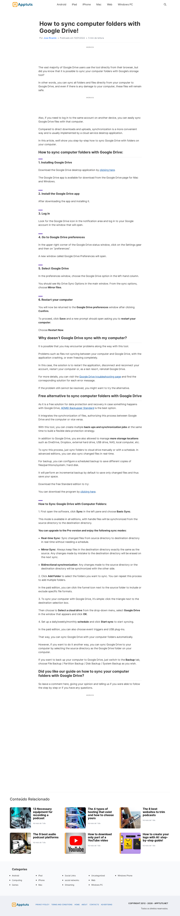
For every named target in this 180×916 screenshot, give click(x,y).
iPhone (87, 4)
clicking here (107, 170)
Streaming (69, 885)
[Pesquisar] (165, 4)
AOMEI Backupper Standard (77, 408)
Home (77, 905)
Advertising (106, 905)
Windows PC (125, 4)
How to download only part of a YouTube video (100, 837)
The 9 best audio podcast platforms (45, 836)
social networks (72, 880)
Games (15, 885)
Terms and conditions (61, 905)
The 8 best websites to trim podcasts (154, 812)
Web (109, 4)
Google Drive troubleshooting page (100, 376)
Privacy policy (42, 905)
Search (138, 4)
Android (61, 4)
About (84, 905)
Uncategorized (98, 875)
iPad (74, 4)
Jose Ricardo (50, 38)
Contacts (94, 905)
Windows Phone (125, 875)
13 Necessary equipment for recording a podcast (42, 813)
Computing (17, 880)
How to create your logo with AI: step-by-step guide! (156, 837)
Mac (98, 4)
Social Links (70, 875)
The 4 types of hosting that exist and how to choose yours (101, 813)
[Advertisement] (90, 748)
